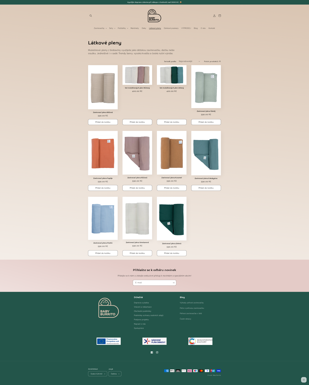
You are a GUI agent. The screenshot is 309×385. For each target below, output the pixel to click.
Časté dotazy (185, 319)
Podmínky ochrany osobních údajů (148, 315)
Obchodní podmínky (142, 311)
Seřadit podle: (170, 61)
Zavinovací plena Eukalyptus (206, 178)
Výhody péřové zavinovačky (192, 303)
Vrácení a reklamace (142, 307)
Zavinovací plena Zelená (171, 244)
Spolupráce (139, 328)
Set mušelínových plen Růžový (137, 88)
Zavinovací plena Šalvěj (206, 111)
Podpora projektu (141, 320)
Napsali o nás (140, 324)
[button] (90, 15)
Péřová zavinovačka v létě (191, 313)
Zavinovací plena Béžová (103, 112)
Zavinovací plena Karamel (172, 178)
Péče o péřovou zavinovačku (192, 308)
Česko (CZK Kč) (96, 374)
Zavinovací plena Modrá (102, 243)
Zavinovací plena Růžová (137, 178)
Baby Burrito (217, 375)
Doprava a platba (141, 303)
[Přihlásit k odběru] (173, 283)
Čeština (114, 374)
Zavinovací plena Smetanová (137, 242)
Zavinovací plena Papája (102, 178)
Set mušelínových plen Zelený (172, 88)
